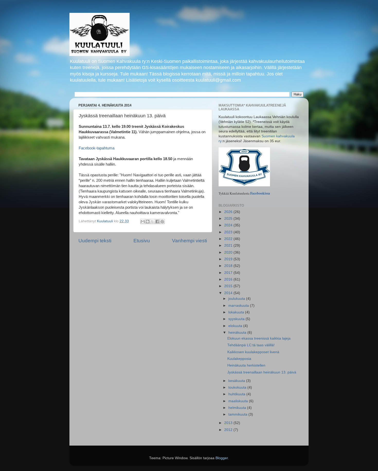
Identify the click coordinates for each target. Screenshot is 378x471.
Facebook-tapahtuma (96, 148)
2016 (228, 279)
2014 (228, 293)
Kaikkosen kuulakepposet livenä (253, 352)
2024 (228, 225)
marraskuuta (239, 305)
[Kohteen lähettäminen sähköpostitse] (142, 221)
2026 (228, 212)
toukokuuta (237, 387)
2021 (228, 245)
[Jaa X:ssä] (152, 221)
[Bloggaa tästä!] (147, 221)
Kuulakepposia (239, 359)
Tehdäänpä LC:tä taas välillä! (251, 345)
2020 (228, 252)
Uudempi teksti (94, 240)
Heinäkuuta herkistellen (246, 365)
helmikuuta (237, 408)
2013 (228, 423)
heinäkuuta (237, 332)
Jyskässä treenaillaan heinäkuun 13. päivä (261, 372)
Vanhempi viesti (189, 240)
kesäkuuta (237, 381)
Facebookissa (260, 193)
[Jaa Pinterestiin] (162, 221)
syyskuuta (237, 319)
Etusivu (141, 240)
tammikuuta (238, 414)
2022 (228, 239)
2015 (228, 286)
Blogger (221, 458)
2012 (228, 430)
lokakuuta (236, 312)
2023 (228, 232)
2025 (228, 218)
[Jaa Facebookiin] (157, 221)
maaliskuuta (238, 401)
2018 (228, 266)
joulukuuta (237, 299)
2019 (228, 259)
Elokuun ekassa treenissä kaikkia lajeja (259, 338)
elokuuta (235, 326)
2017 (228, 273)
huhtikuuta (237, 394)
